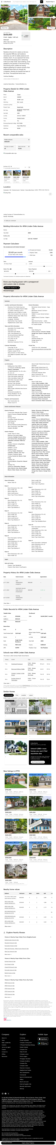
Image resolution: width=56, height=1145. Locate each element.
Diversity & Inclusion (25, 1068)
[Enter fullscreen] (50, 194)
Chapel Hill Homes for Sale (11, 967)
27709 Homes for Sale (10, 988)
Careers (4, 1049)
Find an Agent (23, 1056)
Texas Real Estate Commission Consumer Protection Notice (15, 1130)
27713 (11, 43)
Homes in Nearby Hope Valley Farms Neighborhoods (20, 937)
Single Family (20, 107)
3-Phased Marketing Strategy (27, 1045)
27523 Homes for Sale (9, 982)
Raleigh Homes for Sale (10, 973)
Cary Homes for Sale (9, 964)
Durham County (20, 118)
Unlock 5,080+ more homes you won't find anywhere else (39, 751)
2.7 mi (48, 669)
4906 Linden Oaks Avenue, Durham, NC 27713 (10, 908)
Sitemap (22, 1088)
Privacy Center (38, 1097)
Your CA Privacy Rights (39, 1101)
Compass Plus (23, 1063)
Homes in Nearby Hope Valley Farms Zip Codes (19, 980)
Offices (3, 1054)
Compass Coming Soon (26, 1042)
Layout (31, 695)
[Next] (53, 17)
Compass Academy (25, 1061)
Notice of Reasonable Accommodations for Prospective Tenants (16, 1135)
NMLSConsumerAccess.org (26, 1141)
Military (21, 1079)
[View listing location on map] (26, 36)
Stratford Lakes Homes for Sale (12, 940)
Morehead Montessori (17, 664)
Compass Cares (24, 1065)
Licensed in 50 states (7, 1142)
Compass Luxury (24, 1054)
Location (23, 695)
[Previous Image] (6, 707)
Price (17, 695)
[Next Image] (25, 707)
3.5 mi (48, 664)
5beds (5, 37)
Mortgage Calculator (25, 1058)
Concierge (22, 1038)
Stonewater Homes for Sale (11, 945)
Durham (22, 190)
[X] (9, 1093)
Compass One (23, 1049)
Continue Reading (8, 76)
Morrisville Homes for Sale (10, 970)
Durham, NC (7, 43)
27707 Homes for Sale (9, 991)
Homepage (6, 190)
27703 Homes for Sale (10, 994)
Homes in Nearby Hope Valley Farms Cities (17, 958)
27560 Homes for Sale (9, 985)
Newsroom (4, 1056)
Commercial (23, 1075)
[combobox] (26, 1)
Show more (7, 954)
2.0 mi (48, 674)
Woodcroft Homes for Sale (11, 943)
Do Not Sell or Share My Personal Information (13, 1097)
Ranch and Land (24, 1081)
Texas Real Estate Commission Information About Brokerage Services (17, 1129)
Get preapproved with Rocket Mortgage (14, 247)
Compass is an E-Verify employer (28, 1099)
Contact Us (5, 1052)
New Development (24, 1072)
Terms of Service (30, 1097)
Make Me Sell (23, 1052)
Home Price (7, 269)
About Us (4, 1038)
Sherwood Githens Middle (17, 669)
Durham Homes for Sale (10, 961)
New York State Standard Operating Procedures (12, 1134)
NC (10, 190)
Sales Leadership (6, 1042)
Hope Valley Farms (29, 190)
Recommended (9, 695)
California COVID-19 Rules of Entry (21, 1101)
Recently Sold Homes (25, 1086)
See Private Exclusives (38, 762)
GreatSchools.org (26, 685)
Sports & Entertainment (26, 1077)
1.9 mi (48, 679)
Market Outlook (24, 1047)
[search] (41, 1)
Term (5, 261)
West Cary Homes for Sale (11, 951)
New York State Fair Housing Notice (10, 1133)
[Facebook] (6, 1093)
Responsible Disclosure (13, 1099)
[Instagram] (3, 1093)
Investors (4, 1045)
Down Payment (33, 269)
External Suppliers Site (25, 1084)
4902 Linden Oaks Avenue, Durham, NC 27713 (10, 903)
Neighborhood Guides (25, 1070)
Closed (18, 94)
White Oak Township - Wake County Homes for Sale (17, 948)
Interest (31, 261)
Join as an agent (6, 1047)
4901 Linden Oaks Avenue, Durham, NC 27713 (10, 922)
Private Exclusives (24, 1040)
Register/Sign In (50, 1)
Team (3, 1040)
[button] (2, 1)
